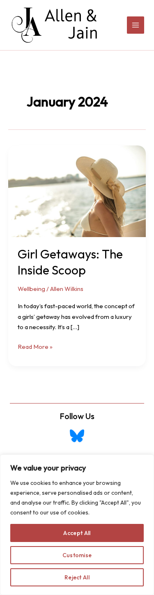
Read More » (35, 347)
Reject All (77, 577)
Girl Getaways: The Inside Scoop (70, 262)
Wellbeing (31, 289)
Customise (77, 555)
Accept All (76, 533)
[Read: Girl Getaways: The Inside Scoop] (77, 190)
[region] (77, 524)
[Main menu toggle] (136, 25)
